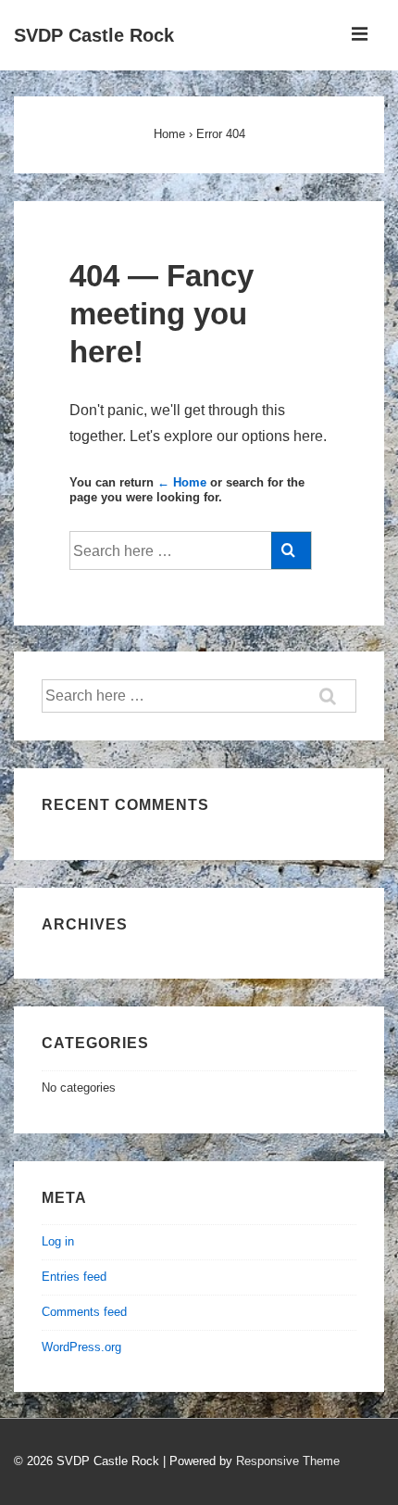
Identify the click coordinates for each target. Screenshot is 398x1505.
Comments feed (84, 1312)
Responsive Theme (288, 1461)
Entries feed (74, 1277)
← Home (181, 482)
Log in (58, 1241)
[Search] (291, 550)
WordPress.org (81, 1347)
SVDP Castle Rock (94, 35)
